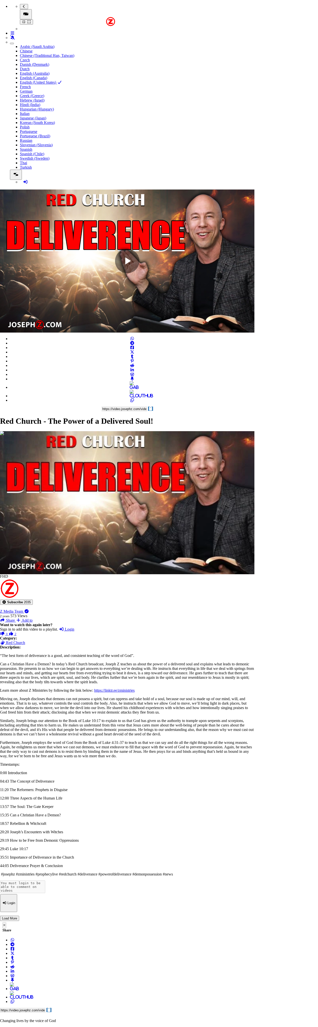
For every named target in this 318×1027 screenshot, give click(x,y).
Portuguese (28, 131)
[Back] (24, 6)
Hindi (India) (30, 105)
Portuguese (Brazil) (35, 136)
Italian (25, 114)
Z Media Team (12, 611)
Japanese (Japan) (33, 118)
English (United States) (38, 82)
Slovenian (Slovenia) (36, 145)
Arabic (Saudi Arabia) (37, 46)
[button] (16, 602)
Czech (25, 60)
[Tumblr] (132, 356)
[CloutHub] (132, 396)
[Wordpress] (132, 374)
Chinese (26, 51)
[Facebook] (132, 347)
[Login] (25, 182)
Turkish (26, 167)
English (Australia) (34, 73)
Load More (9, 918)
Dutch (25, 69)
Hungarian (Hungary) (37, 109)
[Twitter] (132, 352)
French (25, 87)
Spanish (26, 149)
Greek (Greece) (32, 96)
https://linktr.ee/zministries (114, 690)
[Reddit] (132, 365)
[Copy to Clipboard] (132, 400)
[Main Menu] (26, 14)
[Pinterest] (132, 361)
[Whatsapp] (132, 339)
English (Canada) (33, 78)
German (26, 91)
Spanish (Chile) (32, 154)
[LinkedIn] (132, 370)
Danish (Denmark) (34, 64)
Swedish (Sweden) (34, 158)
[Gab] (132, 387)
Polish (25, 127)
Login (69, 629)
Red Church (15, 643)
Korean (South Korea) (37, 122)
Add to (27, 620)
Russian (26, 140)
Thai (23, 163)
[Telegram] (132, 343)
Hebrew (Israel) (32, 100)
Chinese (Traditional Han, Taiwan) (47, 55)
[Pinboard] (132, 379)
